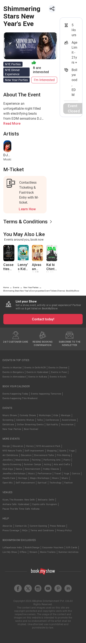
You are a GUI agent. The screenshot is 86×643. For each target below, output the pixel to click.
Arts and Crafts (62, 464)
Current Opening (38, 526)
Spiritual (42, 482)
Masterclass (22, 460)
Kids (55, 415)
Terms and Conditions (42, 530)
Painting (36, 460)
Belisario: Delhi (46, 499)
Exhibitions (8, 424)
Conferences (52, 420)
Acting (47, 464)
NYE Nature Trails (12, 450)
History (30, 446)
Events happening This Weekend (20, 398)
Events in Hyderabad (37, 372)
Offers (23, 552)
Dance (19, 469)
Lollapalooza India (12, 547)
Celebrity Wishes (25, 420)
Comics (76, 473)
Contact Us (21, 526)
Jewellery (8, 460)
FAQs (25, 530)
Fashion (68, 482)
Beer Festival (31, 429)
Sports (62, 450)
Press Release (58, 526)
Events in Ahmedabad (14, 376)
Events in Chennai (57, 367)
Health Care (9, 478)
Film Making (63, 455)
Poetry (66, 460)
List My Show (10, 552)
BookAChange (32, 547)
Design (6, 446)
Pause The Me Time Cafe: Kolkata (21, 509)
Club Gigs (8, 469)
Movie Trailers (48, 552)
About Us (7, 526)
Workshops (45, 415)
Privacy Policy (64, 530)
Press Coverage (11, 530)
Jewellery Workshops (14, 473)
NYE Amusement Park (48, 446)
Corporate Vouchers (53, 547)
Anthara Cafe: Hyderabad (16, 504)
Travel (57, 473)
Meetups (65, 415)
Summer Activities (68, 552)
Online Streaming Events (30, 424)
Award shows (69, 420)
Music (31, 473)
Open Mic (8, 482)
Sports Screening (12, 464)
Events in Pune (59, 372)
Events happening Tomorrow (46, 393)
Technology (55, 482)
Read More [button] (11, 123)
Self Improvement (34, 450)
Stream (33, 552)
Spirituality (52, 424)
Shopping (52, 450)
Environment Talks (44, 455)
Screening (8, 420)
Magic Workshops (39, 478)
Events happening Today (15, 393)
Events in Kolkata (37, 376)
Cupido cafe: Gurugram (44, 504)
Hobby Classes (51, 469)
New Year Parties (12, 429)
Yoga (72, 450)
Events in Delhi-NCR (35, 367)
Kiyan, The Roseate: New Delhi (19, 499)
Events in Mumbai (12, 367)
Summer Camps (32, 464)
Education (18, 446)
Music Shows (10, 415)
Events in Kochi (58, 376)
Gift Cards (71, 547)
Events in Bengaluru (13, 372)
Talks (40, 420)
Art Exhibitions (10, 455)
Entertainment (32, 469)
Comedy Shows (28, 415)
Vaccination (67, 424)
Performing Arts (52, 460)
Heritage (22, 478)
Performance (45, 473)
